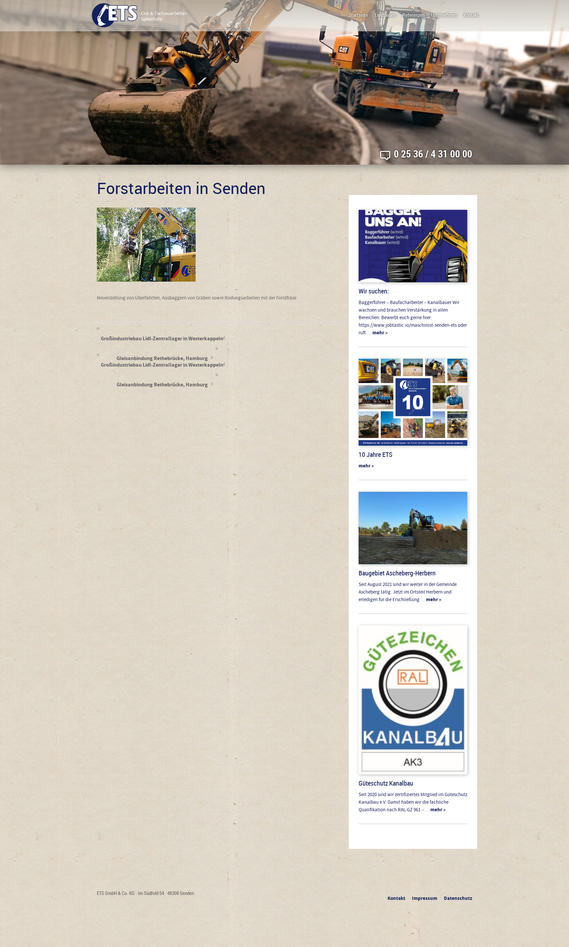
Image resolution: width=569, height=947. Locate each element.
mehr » (379, 332)
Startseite (358, 15)
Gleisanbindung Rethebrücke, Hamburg (162, 384)
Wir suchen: (374, 291)
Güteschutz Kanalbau (386, 783)
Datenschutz (458, 898)
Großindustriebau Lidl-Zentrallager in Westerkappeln (162, 338)
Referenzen (413, 15)
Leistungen (385, 15)
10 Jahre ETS (376, 454)
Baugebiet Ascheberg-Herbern (397, 573)
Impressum (424, 898)
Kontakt (471, 15)
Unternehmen (444, 15)
